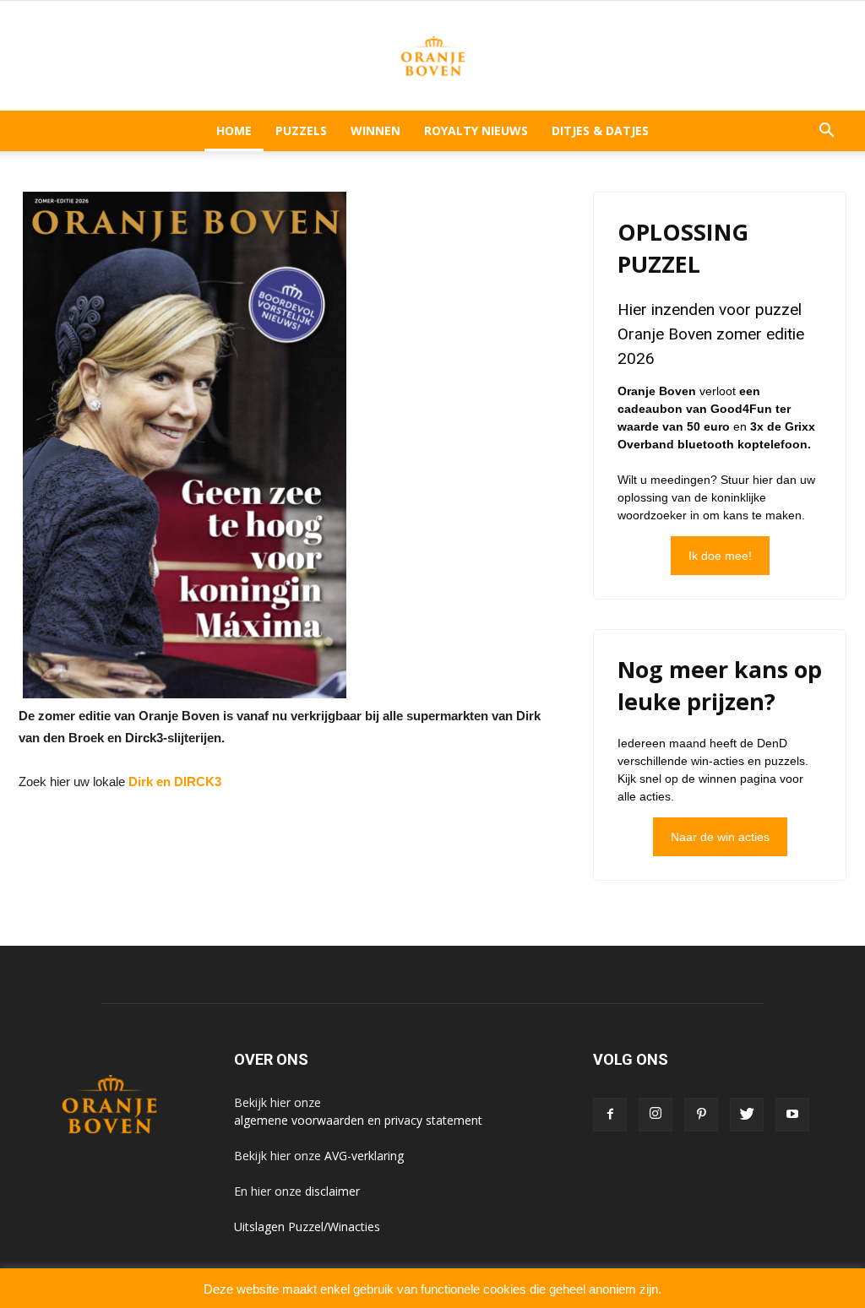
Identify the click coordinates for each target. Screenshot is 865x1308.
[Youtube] (792, 1115)
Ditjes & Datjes (600, 130)
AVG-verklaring (364, 1156)
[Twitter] (747, 1115)
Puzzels (301, 130)
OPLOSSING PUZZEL (682, 248)
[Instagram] (655, 1115)
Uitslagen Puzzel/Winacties (307, 1226)
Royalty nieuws (476, 130)
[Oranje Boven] (432, 56)
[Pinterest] (701, 1115)
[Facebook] (610, 1115)
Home (234, 130)
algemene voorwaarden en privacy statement (358, 1120)
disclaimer (332, 1191)
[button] (826, 131)
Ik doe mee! (720, 555)
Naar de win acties (720, 837)
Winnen (375, 130)
